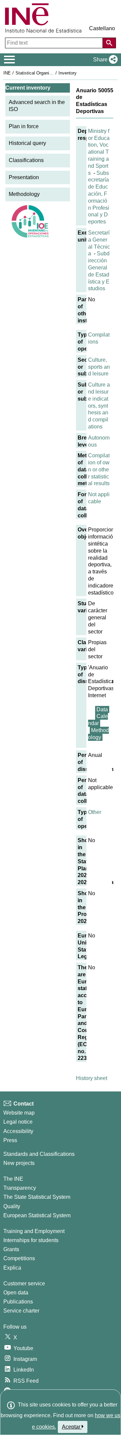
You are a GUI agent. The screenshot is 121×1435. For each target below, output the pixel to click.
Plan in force (24, 126)
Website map (19, 1113)
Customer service (24, 1283)
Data (102, 709)
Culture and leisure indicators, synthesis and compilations (99, 405)
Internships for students (30, 1240)
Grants (11, 1249)
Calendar (98, 719)
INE (7, 72)
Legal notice (18, 1122)
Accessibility (18, 1131)
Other (94, 812)
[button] (104, 60)
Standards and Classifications (39, 1154)
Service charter (21, 1311)
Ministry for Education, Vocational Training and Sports (99, 152)
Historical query (27, 143)
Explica (12, 1268)
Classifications (26, 160)
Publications (18, 1301)
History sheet (91, 1078)
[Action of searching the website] (109, 43)
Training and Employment (34, 1231)
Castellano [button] (102, 28)
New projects (19, 1163)
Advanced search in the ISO (37, 105)
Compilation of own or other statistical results (99, 469)
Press (10, 1140)
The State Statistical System (36, 1197)
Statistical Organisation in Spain (46, 72)
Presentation (24, 177)
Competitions (19, 1258)
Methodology (24, 194)
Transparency (19, 1188)
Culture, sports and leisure (99, 367)
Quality (11, 1206)
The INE (13, 1179)
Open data (15, 1292)
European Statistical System (37, 1215)
